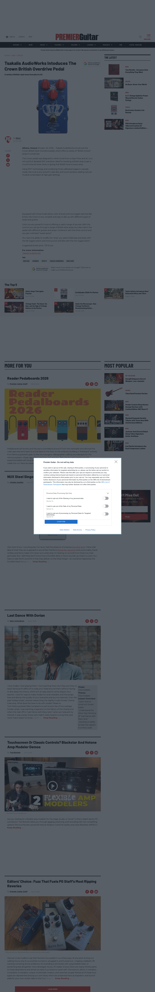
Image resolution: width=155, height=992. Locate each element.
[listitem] (77, 493)
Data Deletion (65, 530)
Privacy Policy (90, 530)
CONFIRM (61, 522)
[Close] (117, 462)
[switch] (106, 498)
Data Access (77, 530)
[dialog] (77, 496)
